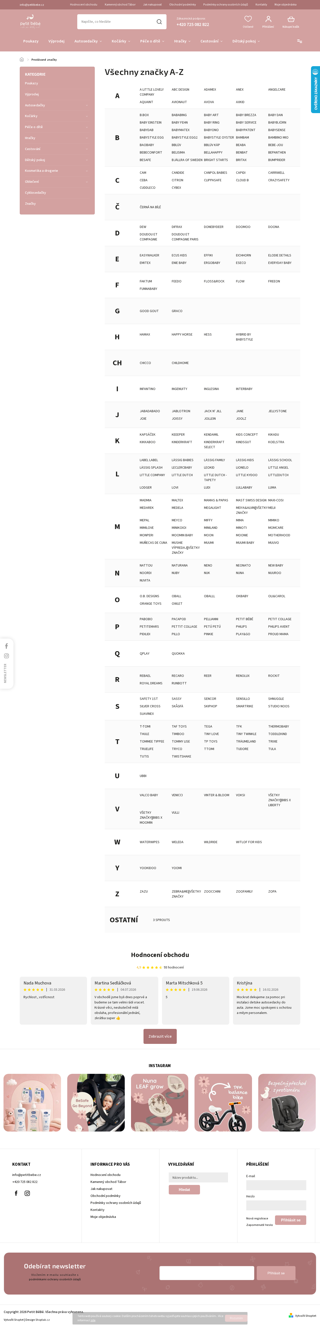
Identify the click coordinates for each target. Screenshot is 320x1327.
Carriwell (276, 172)
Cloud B (242, 180)
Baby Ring (212, 122)
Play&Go (243, 634)
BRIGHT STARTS (216, 160)
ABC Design (180, 89)
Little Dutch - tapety (215, 478)
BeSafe (145, 160)
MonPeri (146, 535)
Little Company (152, 475)
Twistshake (181, 756)
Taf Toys (179, 726)
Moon (209, 535)
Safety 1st (149, 698)
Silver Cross (150, 706)
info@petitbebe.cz (26, 1174)
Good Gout (149, 311)
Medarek (147, 507)
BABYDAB (147, 130)
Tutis (144, 756)
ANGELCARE (277, 89)
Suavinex (147, 713)
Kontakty (261, 4)
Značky (30, 203)
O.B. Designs (149, 596)
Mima (240, 520)
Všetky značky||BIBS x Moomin (151, 817)
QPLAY (145, 653)
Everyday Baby (280, 262)
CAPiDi (241, 172)
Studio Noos (279, 706)
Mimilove (147, 527)
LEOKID (209, 467)
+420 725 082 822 (25, 1181)
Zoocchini (212, 891)
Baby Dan (275, 115)
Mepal (144, 520)
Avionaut (179, 102)
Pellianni (211, 619)
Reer (208, 675)
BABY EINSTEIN (151, 122)
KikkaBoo (148, 442)
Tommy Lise (181, 741)
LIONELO (242, 467)
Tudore (242, 749)
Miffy (208, 520)
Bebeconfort (151, 152)
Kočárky (31, 116)
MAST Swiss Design (251, 500)
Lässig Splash (151, 467)
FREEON (274, 281)
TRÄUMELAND (246, 741)
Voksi (240, 795)
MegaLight (212, 507)
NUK (207, 572)
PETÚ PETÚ (212, 626)
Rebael (145, 675)
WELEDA (178, 842)
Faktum (146, 281)
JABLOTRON (181, 411)
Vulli (175, 812)
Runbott (179, 683)
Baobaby (147, 145)
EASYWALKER (149, 255)
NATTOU (146, 565)
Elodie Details (279, 255)
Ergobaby (212, 262)
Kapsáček (148, 434)
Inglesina (211, 388)
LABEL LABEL (149, 460)
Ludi (207, 487)
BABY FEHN (180, 122)
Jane (240, 411)
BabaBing (179, 115)
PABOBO (146, 619)
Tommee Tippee (152, 741)
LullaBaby (244, 487)
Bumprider (276, 160)
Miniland (211, 527)
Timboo (178, 734)
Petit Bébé (244, 619)
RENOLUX (243, 675)
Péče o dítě (34, 127)
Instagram (27, 1193)
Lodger (146, 487)
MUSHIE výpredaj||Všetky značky (186, 547)
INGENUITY (179, 388)
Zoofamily (244, 891)
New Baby (275, 565)
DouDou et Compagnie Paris (185, 237)
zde (92, 1320)
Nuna (240, 572)
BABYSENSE (277, 130)
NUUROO (274, 572)
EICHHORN (243, 255)
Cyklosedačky (35, 192)
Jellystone (277, 411)
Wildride (211, 842)
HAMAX (145, 334)
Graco (177, 311)
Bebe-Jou (275, 145)
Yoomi (177, 868)
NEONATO (243, 565)
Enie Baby (179, 262)
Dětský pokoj (35, 160)
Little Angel (278, 467)
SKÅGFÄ (177, 706)
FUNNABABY (148, 288)
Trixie (273, 741)
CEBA (144, 180)
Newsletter (5, 673)
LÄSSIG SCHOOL (280, 460)
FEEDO (177, 281)
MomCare (276, 527)
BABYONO (211, 130)
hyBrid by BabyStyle (244, 337)
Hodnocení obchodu (83, 4)
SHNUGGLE (276, 698)
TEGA (208, 726)
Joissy (177, 418)
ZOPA (272, 891)
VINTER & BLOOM (216, 795)
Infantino (148, 388)
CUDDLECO (148, 187)
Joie (143, 418)
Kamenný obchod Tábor (120, 4)
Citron (177, 180)
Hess (208, 334)
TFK (239, 726)
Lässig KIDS (245, 460)
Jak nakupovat (152, 4)
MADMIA (146, 500)
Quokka (178, 653)
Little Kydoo (247, 475)
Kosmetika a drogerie (41, 170)
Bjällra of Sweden (187, 160)
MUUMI (209, 542)
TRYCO (177, 749)
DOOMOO (243, 226)
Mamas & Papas (216, 500)
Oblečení (32, 181)
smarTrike (244, 706)
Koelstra (276, 442)
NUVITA (145, 580)
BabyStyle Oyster (219, 137)
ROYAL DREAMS (151, 683)
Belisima (178, 152)
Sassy (177, 698)
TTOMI (209, 749)
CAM (143, 172)
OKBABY (242, 596)
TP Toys (211, 741)
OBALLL (209, 596)
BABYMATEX (181, 130)
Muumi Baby (245, 542)
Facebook (16, 1193)
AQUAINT (146, 102)
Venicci (177, 795)
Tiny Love (211, 734)
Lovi (175, 487)
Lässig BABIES (183, 460)
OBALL (176, 596)
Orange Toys (151, 603)
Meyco (177, 520)
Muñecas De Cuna (153, 542)
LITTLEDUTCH (278, 475)
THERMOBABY (278, 726)
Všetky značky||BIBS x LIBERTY (279, 800)
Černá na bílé (150, 207)
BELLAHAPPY (213, 152)
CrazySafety (279, 180)
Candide (178, 172)
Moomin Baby (182, 535)
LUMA (272, 487)
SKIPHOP (210, 706)
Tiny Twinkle (246, 734)
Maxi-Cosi (276, 500)
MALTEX (177, 500)
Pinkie (208, 634)
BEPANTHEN (277, 152)
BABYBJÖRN (277, 122)
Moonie (242, 535)
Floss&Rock (214, 281)
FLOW (240, 281)
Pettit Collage (184, 626)
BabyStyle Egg (152, 137)
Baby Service (246, 122)
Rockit (274, 675)
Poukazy (31, 83)
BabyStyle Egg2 (185, 137)
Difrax (177, 226)
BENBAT (242, 152)
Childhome (180, 363)
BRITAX (241, 160)
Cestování (32, 149)
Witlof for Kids (249, 842)
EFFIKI (208, 255)
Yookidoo (148, 868)
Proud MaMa (278, 634)
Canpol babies (215, 172)
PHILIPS (241, 626)
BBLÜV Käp (212, 145)
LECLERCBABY (182, 467)
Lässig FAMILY (214, 460)
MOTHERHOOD (279, 535)
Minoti (241, 527)
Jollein (210, 418)
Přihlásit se (290, 1220)
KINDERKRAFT (182, 442)
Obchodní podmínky (182, 4)
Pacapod (179, 619)
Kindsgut (243, 442)
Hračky (30, 138)
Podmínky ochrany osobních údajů (225, 4)
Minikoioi (179, 527)
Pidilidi (145, 634)
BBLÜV (176, 145)
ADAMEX (210, 89)
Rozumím (236, 1318)
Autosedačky (35, 105)
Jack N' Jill (213, 411)
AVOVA (209, 102)
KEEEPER (178, 434)
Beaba (241, 145)
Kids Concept (247, 434)
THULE (144, 734)
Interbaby (244, 388)
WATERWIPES (150, 842)
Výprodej (32, 94)
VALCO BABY (149, 795)
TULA (272, 749)
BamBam (242, 137)
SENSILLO (243, 698)
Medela (177, 507)
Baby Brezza (246, 115)
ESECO (241, 262)
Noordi (146, 572)
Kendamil (211, 434)
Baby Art (211, 115)
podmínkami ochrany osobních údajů (55, 1279)
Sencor (210, 698)
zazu (144, 891)
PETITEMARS (149, 626)
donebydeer (214, 226)
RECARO (178, 675)
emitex (145, 262)
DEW (143, 226)
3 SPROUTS (161, 920)
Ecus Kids (179, 255)
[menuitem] (31, 41)
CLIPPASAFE (213, 180)
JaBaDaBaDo (150, 411)
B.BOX (144, 115)
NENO (208, 565)
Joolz (241, 418)
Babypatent (246, 130)
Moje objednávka (285, 4)
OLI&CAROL (276, 596)
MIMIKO (273, 520)
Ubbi (143, 775)
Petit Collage (280, 619)
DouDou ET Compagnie (149, 237)
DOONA (273, 226)
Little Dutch (182, 475)
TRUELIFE (147, 749)
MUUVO (273, 542)
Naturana (180, 565)
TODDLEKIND (277, 734)
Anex (240, 89)
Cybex (176, 187)
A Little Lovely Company (152, 92)
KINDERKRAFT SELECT (214, 445)
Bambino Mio (278, 137)
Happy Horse (182, 334)
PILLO (176, 634)
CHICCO (145, 363)
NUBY (176, 572)
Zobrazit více (160, 1036)
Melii (272, 507)
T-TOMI (145, 726)
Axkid (240, 102)
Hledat (159, 21)
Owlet (177, 603)
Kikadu (273, 434)
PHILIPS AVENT (279, 626)
